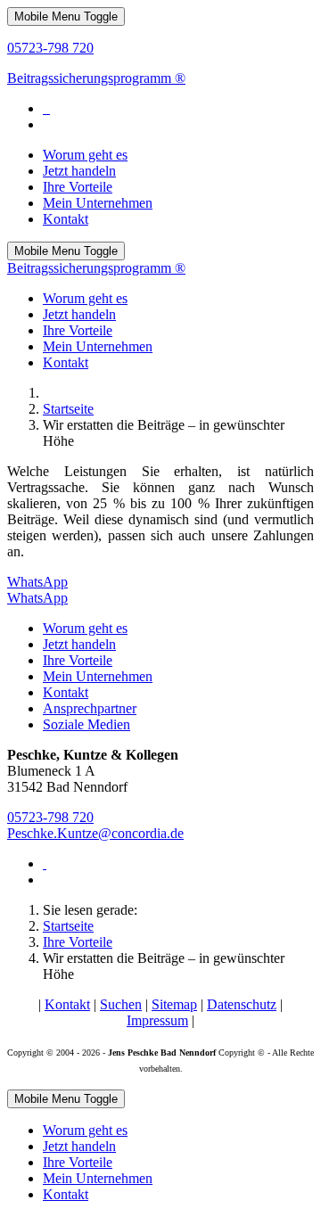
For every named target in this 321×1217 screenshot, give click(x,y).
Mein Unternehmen (97, 676)
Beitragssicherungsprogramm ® (96, 78)
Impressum (157, 1020)
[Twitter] (46, 108)
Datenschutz (241, 1004)
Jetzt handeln (79, 644)
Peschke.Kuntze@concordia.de (95, 833)
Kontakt (65, 692)
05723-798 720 (50, 47)
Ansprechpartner (89, 708)
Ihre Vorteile (77, 660)
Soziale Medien (86, 724)
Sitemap (174, 1004)
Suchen (121, 1004)
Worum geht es (85, 628)
